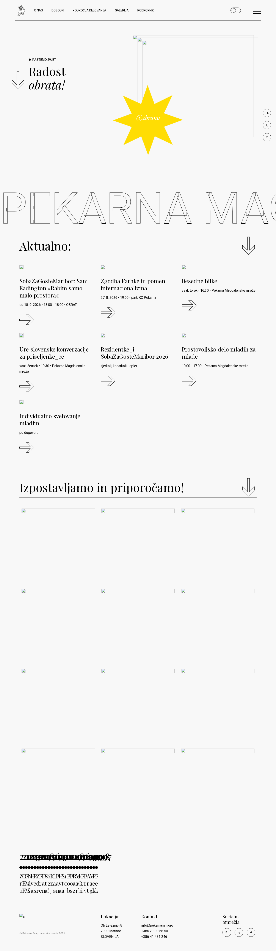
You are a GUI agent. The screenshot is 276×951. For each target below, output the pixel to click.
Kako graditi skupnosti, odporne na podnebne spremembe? (135, 560)
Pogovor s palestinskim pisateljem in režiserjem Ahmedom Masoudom (217, 717)
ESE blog (201, 811)
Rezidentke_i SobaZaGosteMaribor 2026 (134, 352)
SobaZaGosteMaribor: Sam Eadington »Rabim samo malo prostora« (53, 288)
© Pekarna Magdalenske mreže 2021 (42, 933)
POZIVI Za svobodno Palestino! (216, 647)
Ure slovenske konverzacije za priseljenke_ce (54, 352)
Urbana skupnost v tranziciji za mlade (134, 727)
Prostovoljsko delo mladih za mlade (219, 352)
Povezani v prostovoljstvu (128, 807)
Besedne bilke (199, 281)
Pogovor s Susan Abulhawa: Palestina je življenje (56, 644)
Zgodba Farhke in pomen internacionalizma (133, 284)
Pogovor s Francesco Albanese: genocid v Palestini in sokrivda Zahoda (56, 720)
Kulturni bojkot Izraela (129, 647)
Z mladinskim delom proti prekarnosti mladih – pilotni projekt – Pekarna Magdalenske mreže (57, 797)
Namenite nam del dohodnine (53, 567)
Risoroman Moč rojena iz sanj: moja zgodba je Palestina (214, 564)
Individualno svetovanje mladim (49, 419)
